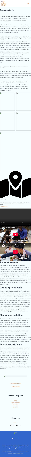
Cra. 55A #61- (3, 206)
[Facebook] (10, 425)
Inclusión (15, 406)
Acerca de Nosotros (15, 402)
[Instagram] (17, 425)
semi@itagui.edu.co (17, 449)
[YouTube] (20, 425)
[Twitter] (14, 425)
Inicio (15, 400)
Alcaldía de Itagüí (16, 386)
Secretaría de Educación (15, 383)
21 (7, 206)
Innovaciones (16, 404)
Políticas (15, 423)
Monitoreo (15, 408)
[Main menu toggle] (28, 3)
